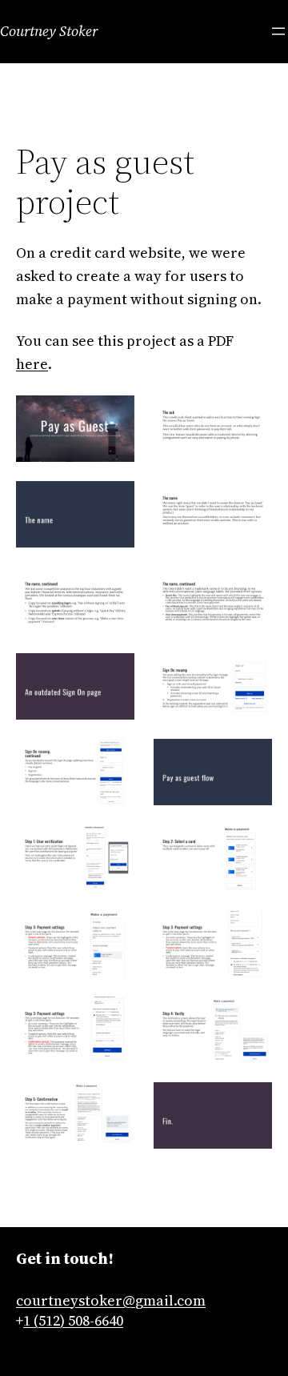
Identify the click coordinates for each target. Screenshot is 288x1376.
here (32, 364)
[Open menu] (278, 31)
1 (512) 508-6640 (73, 1320)
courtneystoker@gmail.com (111, 1300)
